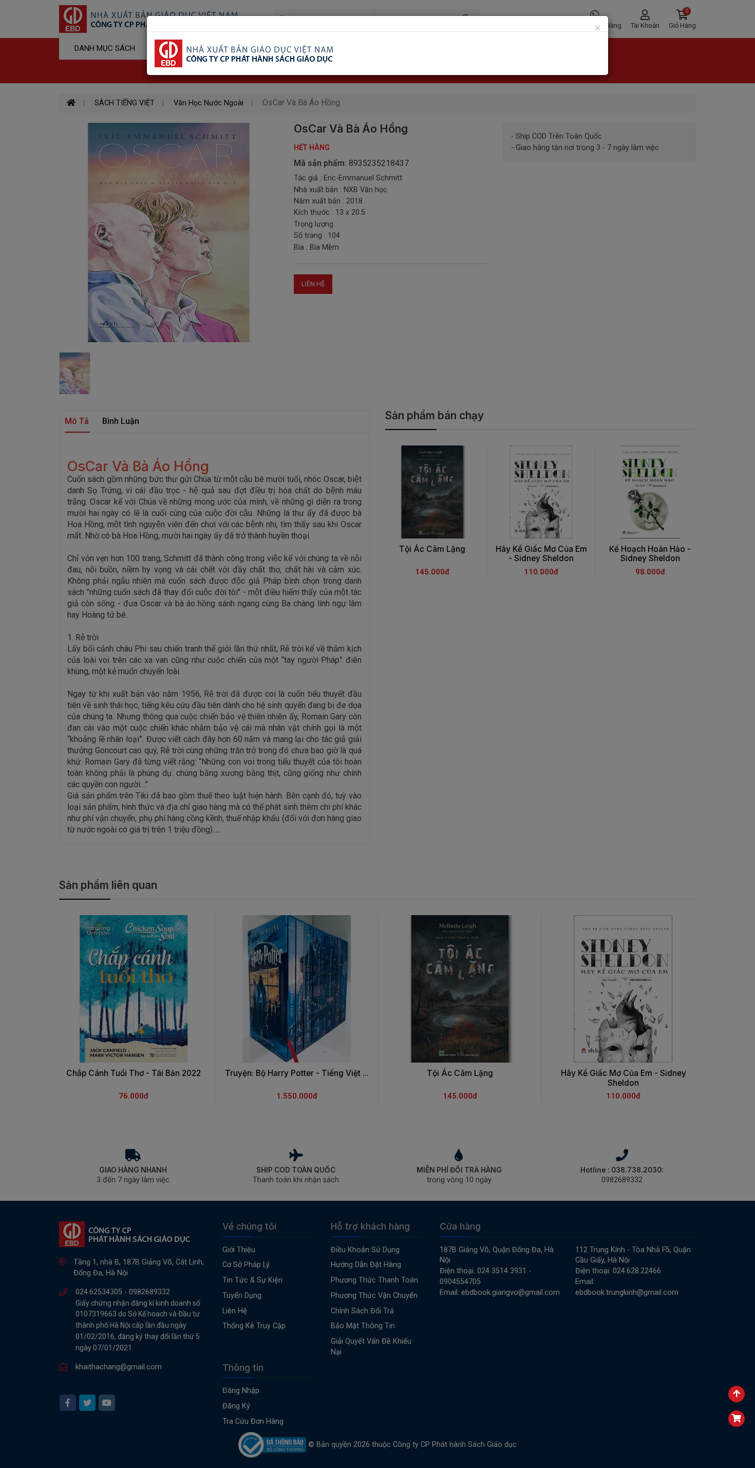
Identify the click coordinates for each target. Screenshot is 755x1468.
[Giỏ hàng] (736, 1418)
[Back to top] (736, 1394)
